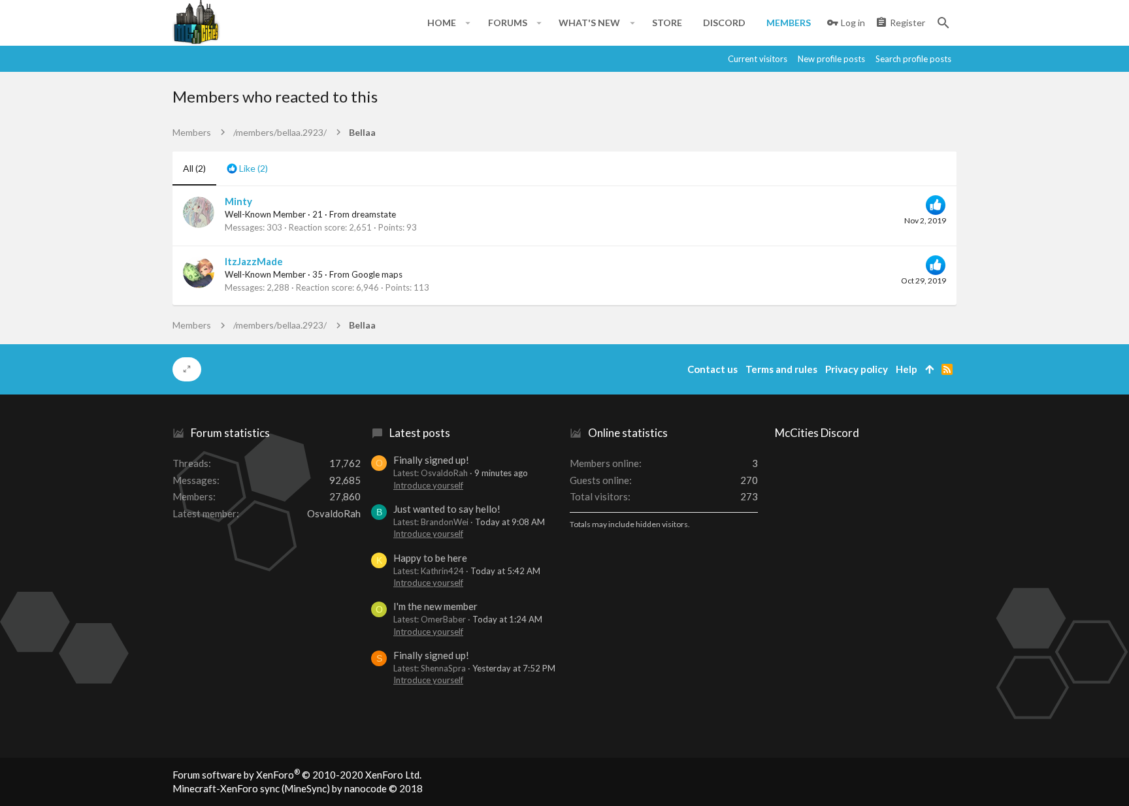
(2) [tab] (194, 168)
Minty (238, 201)
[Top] (929, 369)
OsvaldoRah (334, 513)
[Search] (943, 23)
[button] (468, 23)
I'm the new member (435, 606)
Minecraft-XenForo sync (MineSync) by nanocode (297, 788)
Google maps (377, 274)
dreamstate (374, 214)
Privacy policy (856, 369)
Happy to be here (430, 558)
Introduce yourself (428, 485)
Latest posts (419, 433)
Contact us (712, 369)
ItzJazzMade (254, 261)
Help (906, 369)
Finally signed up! (431, 460)
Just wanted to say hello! (446, 509)
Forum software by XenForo (296, 775)
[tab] (247, 168)
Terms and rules (781, 369)
